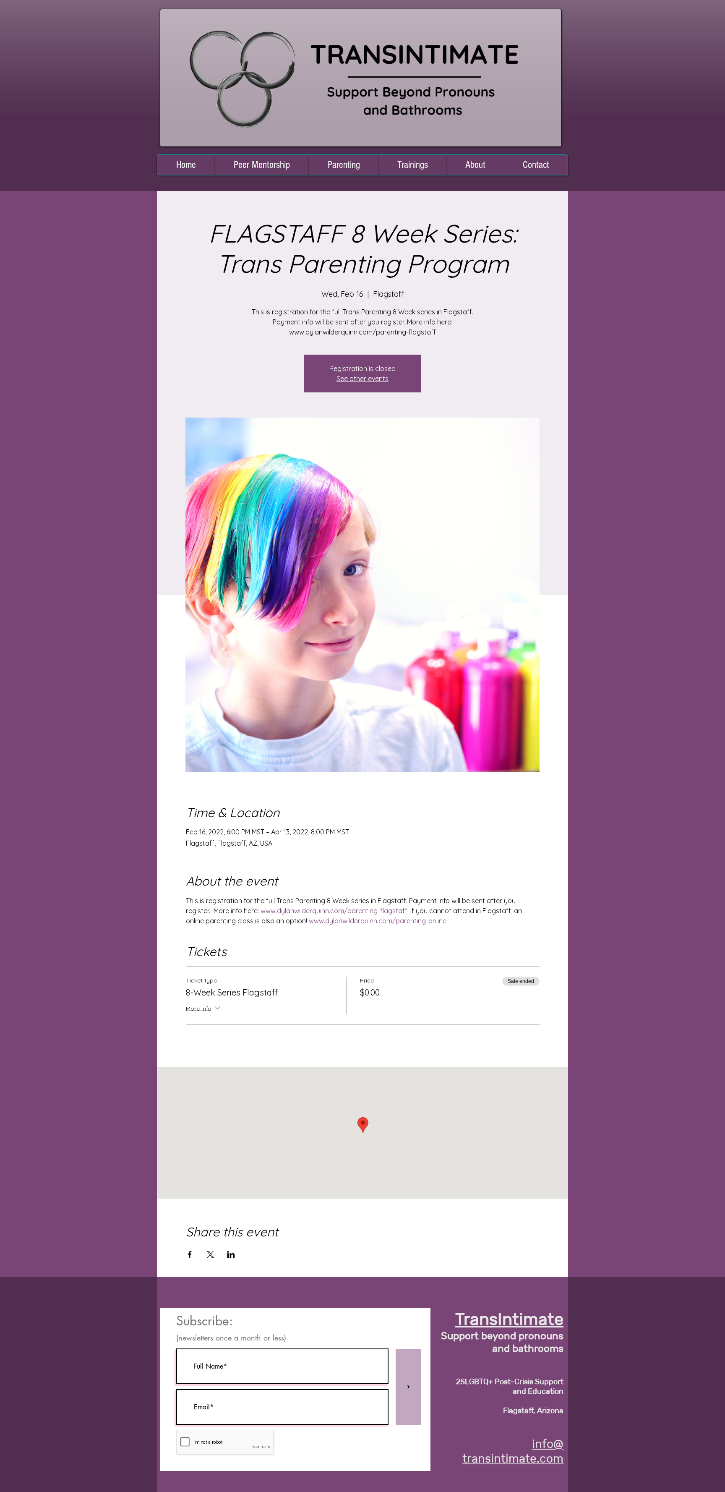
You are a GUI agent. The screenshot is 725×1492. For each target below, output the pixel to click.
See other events (362, 378)
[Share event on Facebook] (190, 1254)
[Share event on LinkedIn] (231, 1254)
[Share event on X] (210, 1254)
